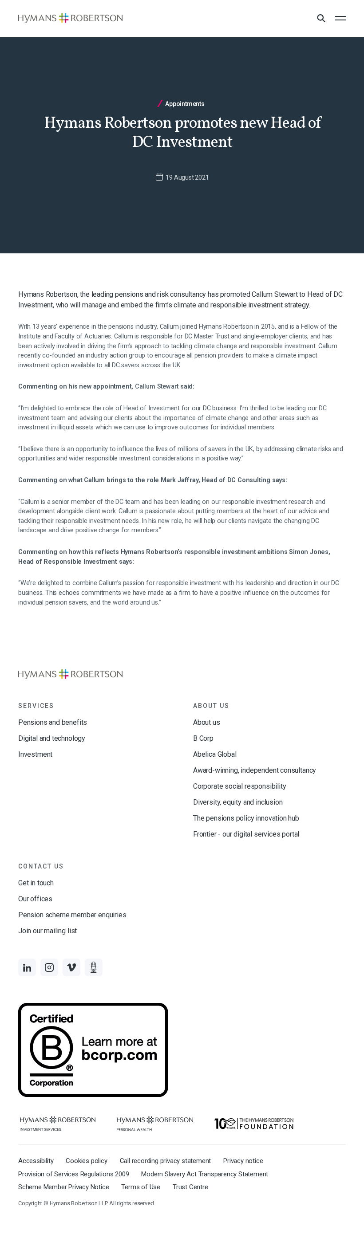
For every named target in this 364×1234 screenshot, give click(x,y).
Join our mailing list (47, 931)
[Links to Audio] (94, 967)
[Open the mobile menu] (340, 18)
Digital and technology (51, 738)
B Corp (203, 738)
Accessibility (35, 1161)
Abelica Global (214, 754)
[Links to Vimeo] (71, 967)
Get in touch (36, 883)
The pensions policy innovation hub (246, 818)
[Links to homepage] (70, 18)
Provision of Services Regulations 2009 (73, 1174)
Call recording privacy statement (165, 1161)
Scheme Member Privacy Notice (63, 1187)
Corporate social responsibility (239, 786)
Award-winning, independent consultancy (254, 770)
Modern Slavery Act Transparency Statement (204, 1174)
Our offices (35, 899)
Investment (35, 754)
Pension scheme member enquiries (72, 915)
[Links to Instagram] (49, 967)
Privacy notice (243, 1161)
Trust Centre (190, 1187)
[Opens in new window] (57, 1124)
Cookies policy (86, 1161)
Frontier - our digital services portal (246, 834)
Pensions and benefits (52, 722)
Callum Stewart (156, 386)
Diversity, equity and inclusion (237, 802)
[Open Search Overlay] (321, 19)
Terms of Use (140, 1187)
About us (206, 722)
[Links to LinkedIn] (27, 967)
